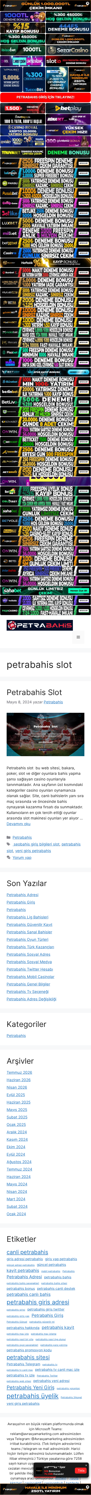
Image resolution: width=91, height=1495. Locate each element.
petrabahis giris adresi (38, 1302)
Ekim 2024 (16, 1147)
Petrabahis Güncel (17, 1321)
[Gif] (45, 262)
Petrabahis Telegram (23, 1364)
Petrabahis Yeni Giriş (31, 1387)
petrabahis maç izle (18, 1333)
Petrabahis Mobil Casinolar (30, 977)
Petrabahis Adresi (22, 895)
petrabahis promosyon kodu (29, 1350)
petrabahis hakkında (23, 1328)
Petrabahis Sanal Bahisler (29, 932)
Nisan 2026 (17, 1087)
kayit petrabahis (23, 1270)
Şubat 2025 (17, 1117)
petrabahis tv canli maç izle (57, 1370)
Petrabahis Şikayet (71, 1397)
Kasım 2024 (17, 1139)
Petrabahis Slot (34, 692)
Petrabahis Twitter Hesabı (30, 969)
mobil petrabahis (50, 1271)
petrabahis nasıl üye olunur (51, 1339)
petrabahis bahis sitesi (54, 1283)
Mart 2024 (16, 1199)
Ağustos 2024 (19, 1162)
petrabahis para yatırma (53, 1345)
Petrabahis (22, 837)
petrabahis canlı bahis (29, 1294)
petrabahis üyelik (33, 1396)
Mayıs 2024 (17, 1184)
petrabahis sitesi (28, 1357)
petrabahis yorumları (68, 1388)
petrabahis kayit (58, 1327)
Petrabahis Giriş (21, 902)
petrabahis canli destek (56, 1288)
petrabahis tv (49, 1364)
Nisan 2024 (17, 1191)
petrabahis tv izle (21, 1375)
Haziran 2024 (19, 1177)
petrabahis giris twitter (45, 1309)
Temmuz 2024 (19, 1169)
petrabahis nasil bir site (20, 1339)
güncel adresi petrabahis (21, 1265)
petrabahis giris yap (18, 1316)
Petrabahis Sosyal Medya (29, 962)
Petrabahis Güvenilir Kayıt (29, 924)
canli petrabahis (27, 1252)
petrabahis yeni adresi (51, 1381)
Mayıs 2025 (17, 1110)
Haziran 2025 (18, 1102)
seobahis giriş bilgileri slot (36, 844)
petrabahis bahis (57, 1277)
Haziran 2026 (19, 1080)
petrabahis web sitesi (19, 1381)
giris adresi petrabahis (25, 1259)
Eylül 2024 (16, 1154)
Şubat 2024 (17, 1206)
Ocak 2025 (16, 1124)
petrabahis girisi (16, 1309)
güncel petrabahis (51, 1265)
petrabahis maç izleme (43, 1333)
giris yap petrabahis (61, 1259)
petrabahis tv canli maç (20, 1370)
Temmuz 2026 (19, 1072)
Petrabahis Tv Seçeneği (28, 991)
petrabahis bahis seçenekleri (23, 1283)
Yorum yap (22, 857)
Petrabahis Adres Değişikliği (31, 999)
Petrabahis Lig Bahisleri (27, 917)
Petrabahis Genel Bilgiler (28, 984)
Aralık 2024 (17, 1132)
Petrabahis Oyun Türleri (27, 939)
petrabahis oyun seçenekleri (22, 1345)
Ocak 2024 (16, 1214)
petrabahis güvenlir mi (42, 1321)
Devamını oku (18, 824)
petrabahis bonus (21, 1288)
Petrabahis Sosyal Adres (28, 954)
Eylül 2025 (16, 1095)
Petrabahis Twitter (47, 1375)
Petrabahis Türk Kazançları (30, 947)
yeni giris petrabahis (33, 851)
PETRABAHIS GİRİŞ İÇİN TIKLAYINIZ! (45, 97)
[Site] (45, 163)
